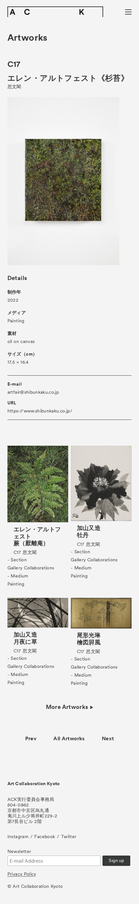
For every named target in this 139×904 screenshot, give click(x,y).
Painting (16, 321)
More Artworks (67, 707)
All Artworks (69, 738)
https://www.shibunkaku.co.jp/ (39, 411)
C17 (14, 64)
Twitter (68, 836)
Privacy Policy (21, 874)
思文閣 (14, 86)
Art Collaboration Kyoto (33, 783)
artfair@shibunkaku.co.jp (33, 392)
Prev (31, 738)
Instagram (17, 836)
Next (108, 738)
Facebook (44, 836)
